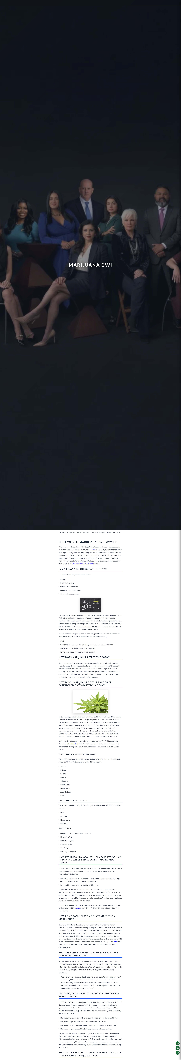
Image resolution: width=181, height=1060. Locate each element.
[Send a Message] (178, 1053)
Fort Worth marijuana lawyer (82, 564)
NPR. (115, 942)
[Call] (178, 1048)
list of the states (73, 744)
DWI (94, 550)
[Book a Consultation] (178, 1043)
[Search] (139, 1058)
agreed (79, 908)
